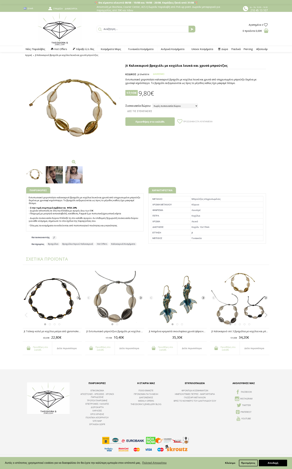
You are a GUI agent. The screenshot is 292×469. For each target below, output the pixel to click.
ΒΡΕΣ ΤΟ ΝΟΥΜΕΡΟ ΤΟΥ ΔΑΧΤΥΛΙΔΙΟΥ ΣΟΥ (195, 400)
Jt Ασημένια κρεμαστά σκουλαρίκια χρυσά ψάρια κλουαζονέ (178, 331)
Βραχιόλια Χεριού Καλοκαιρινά (77, 244)
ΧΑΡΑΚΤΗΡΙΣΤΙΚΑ (162, 190)
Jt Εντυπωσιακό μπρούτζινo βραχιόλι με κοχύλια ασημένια (115, 331)
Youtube (246, 418)
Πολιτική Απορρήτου (97, 417)
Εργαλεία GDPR (97, 424)
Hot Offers (102, 244)
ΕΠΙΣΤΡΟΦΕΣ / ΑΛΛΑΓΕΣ (97, 403)
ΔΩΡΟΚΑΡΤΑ (97, 407)
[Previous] (26, 298)
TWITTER (246, 405)
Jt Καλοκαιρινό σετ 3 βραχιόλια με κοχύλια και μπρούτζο (240, 331)
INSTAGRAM (246, 398)
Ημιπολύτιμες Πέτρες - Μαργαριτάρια (195, 394)
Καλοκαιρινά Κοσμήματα (123, 244)
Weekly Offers (146, 400)
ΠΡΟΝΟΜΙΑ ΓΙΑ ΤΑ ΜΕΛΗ (146, 394)
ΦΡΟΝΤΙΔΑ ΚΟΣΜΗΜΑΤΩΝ (194, 390)
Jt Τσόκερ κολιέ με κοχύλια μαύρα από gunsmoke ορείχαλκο (53, 331)
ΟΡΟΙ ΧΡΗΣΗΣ (97, 414)
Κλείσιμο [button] (230, 463)
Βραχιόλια (53, 244)
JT (54, 237)
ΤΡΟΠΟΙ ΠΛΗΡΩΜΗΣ (97, 400)
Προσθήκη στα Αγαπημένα (198, 121)
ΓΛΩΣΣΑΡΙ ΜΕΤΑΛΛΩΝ (195, 397)
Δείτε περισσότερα (67, 348)
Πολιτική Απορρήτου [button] (154, 462)
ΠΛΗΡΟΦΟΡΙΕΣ (38, 190)
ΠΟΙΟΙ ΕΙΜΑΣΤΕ (146, 390)
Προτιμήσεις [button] (248, 463)
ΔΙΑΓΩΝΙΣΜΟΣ (146, 397)
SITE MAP (97, 420)
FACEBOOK (246, 392)
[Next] (78, 298)
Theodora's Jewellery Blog (146, 404)
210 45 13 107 (259, 10)
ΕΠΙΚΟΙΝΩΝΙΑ (97, 390)
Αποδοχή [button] (273, 463)
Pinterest (246, 411)
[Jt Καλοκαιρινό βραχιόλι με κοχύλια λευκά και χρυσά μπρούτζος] (74, 110)
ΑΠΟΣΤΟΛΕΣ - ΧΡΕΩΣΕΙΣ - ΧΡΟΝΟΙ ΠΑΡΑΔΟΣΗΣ (97, 395)
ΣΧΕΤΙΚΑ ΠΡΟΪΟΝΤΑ (44, 259)
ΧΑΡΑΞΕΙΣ (97, 410)
